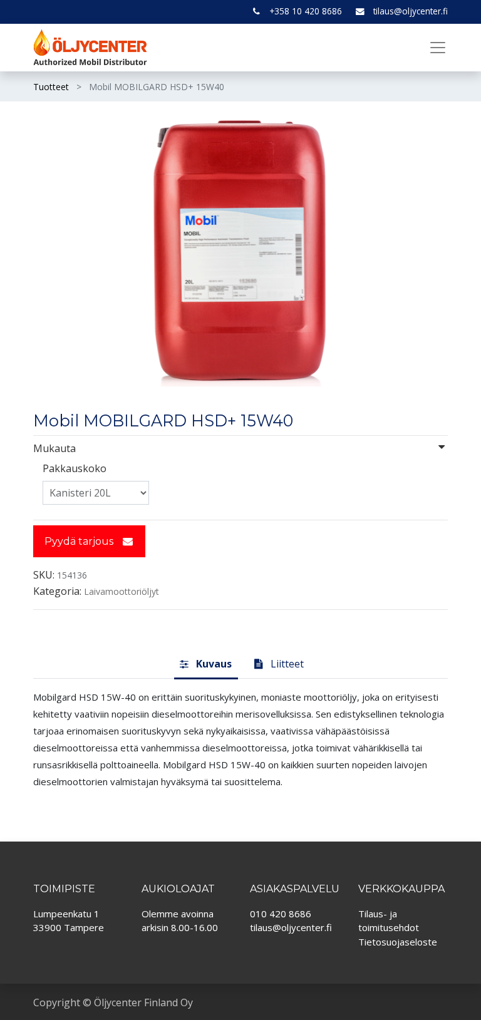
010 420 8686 (280, 913)
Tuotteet (51, 87)
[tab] (206, 664)
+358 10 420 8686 (305, 11)
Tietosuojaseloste (397, 941)
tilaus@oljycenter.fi (410, 11)
